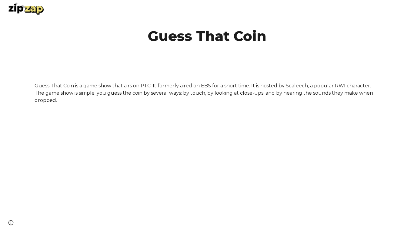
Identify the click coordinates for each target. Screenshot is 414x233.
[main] (207, 36)
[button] (11, 222)
